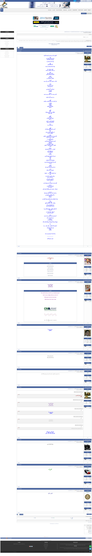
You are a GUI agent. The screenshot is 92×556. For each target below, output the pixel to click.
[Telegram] (90, 549)
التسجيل (7, 34)
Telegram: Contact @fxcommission (50, 273)
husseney (77, 281)
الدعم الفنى (6, 46)
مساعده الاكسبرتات (56, 523)
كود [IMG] (90, 531)
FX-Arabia (4, 5)
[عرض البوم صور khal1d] (87, 486)
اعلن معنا (46, 547)
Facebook (90, 518)
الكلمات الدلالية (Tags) (88, 520)
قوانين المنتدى (90, 533)
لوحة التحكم (6, 33)
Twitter (71, 518)
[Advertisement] (50, 243)
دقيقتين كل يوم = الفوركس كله (54, 43)
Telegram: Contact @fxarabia (50, 275)
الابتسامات (90, 530)
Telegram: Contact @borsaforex (50, 271)
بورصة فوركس (46, 546)
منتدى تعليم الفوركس (78, 52)
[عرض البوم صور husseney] (87, 246)
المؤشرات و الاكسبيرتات (6, 55)
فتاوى (46, 548)
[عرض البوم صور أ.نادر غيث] (87, 349)
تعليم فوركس (6, 51)
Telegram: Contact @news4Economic (50, 266)
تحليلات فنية (6, 42)
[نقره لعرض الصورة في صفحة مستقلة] (50, 309)
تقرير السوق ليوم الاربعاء (52, 523)
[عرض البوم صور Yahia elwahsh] (87, 462)
